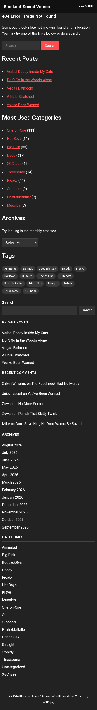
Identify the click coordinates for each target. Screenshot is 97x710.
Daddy (12, 155)
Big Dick (13, 147)
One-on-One (16, 130)
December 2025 (15, 505)
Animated (10, 268)
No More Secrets (31, 404)
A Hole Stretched (20, 96)
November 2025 (15, 512)
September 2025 (15, 527)
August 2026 (12, 445)
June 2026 (10, 460)
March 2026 (11, 482)
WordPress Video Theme (68, 696)
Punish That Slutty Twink (37, 414)
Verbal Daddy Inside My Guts (30, 71)
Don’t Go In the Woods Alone (29, 80)
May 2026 (10, 467)
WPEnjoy (48, 702)
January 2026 (12, 497)
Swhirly (68, 283)
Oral (5, 615)
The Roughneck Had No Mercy (55, 383)
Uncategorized (13, 667)
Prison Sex (35, 283)
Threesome (16, 172)
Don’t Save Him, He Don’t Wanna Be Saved (49, 424)
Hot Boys (14, 139)
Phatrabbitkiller (19, 197)
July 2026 (10, 452)
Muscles (14, 205)
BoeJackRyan (47, 268)
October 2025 (13, 519)
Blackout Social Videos (27, 6)
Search (8, 302)
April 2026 (10, 475)
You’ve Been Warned (23, 105)
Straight (53, 283)
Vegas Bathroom (20, 88)
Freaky (12, 180)
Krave (6, 592)
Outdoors (14, 189)
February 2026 (13, 490)
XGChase (14, 163)
